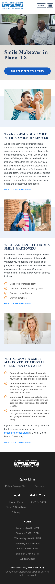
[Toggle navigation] (50, 5)
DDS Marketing (37, 567)
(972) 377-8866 (39, 502)
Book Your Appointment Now (27, 71)
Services (39, 486)
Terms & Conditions (16, 507)
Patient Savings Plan (15, 486)
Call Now (41, 6)
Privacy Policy (16, 502)
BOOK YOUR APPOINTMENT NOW (17, 190)
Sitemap (16, 512)
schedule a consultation (16, 433)
